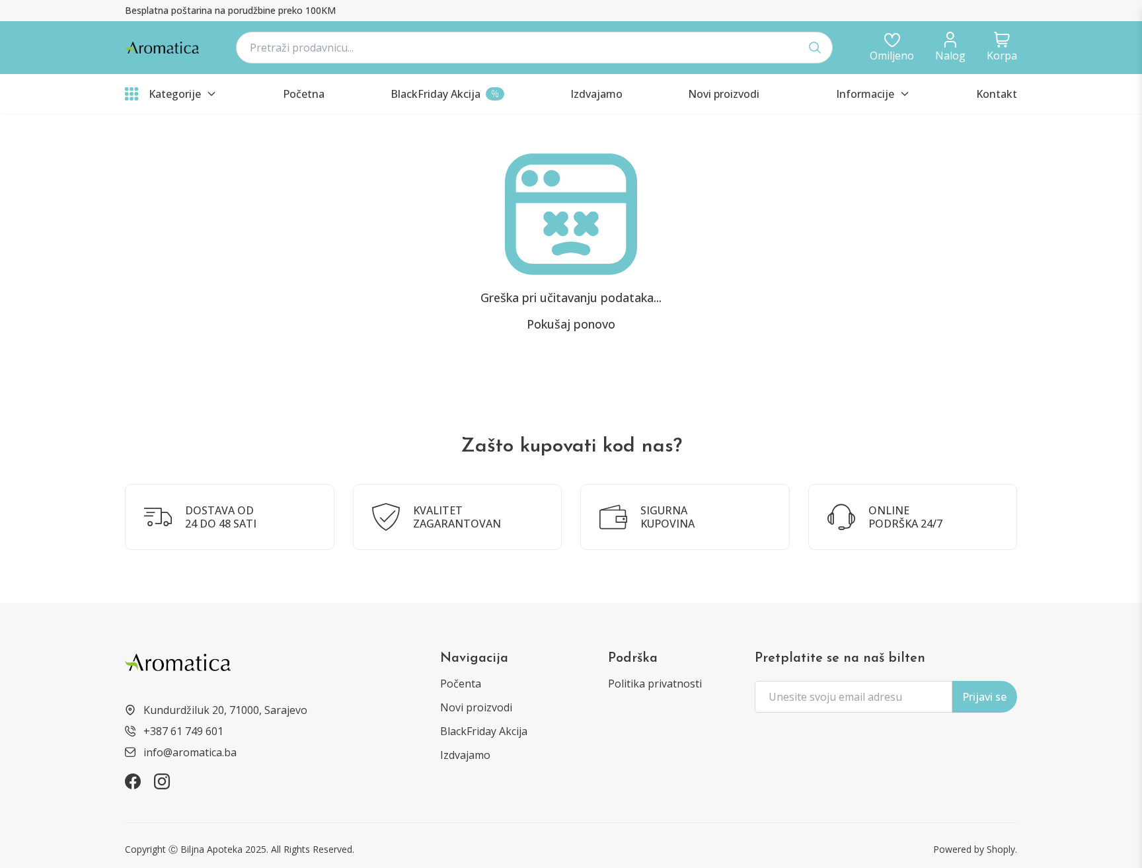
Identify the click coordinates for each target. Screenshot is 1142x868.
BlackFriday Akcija (483, 731)
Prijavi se (984, 697)
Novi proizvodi (476, 707)
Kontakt (996, 94)
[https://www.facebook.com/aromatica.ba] (133, 781)
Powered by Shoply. (975, 849)
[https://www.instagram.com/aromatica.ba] (162, 781)
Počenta (460, 683)
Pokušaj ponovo (571, 324)
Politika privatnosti (655, 683)
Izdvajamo (465, 755)
